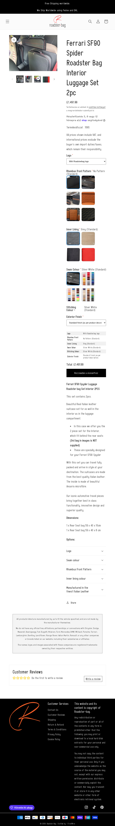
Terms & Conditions (57, 729)
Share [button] (73, 602)
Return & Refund (56, 724)
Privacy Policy (54, 734)
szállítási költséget (97, 107)
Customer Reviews (56, 714)
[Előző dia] (12, 79)
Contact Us (53, 709)
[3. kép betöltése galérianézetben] (46, 79)
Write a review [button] (93, 678)
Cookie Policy (54, 739)
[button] (8, 22)
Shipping (52, 719)
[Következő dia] (54, 79)
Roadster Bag (51, 823)
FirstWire (71, 823)
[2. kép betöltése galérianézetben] (28, 79)
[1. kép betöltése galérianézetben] (19, 79)
